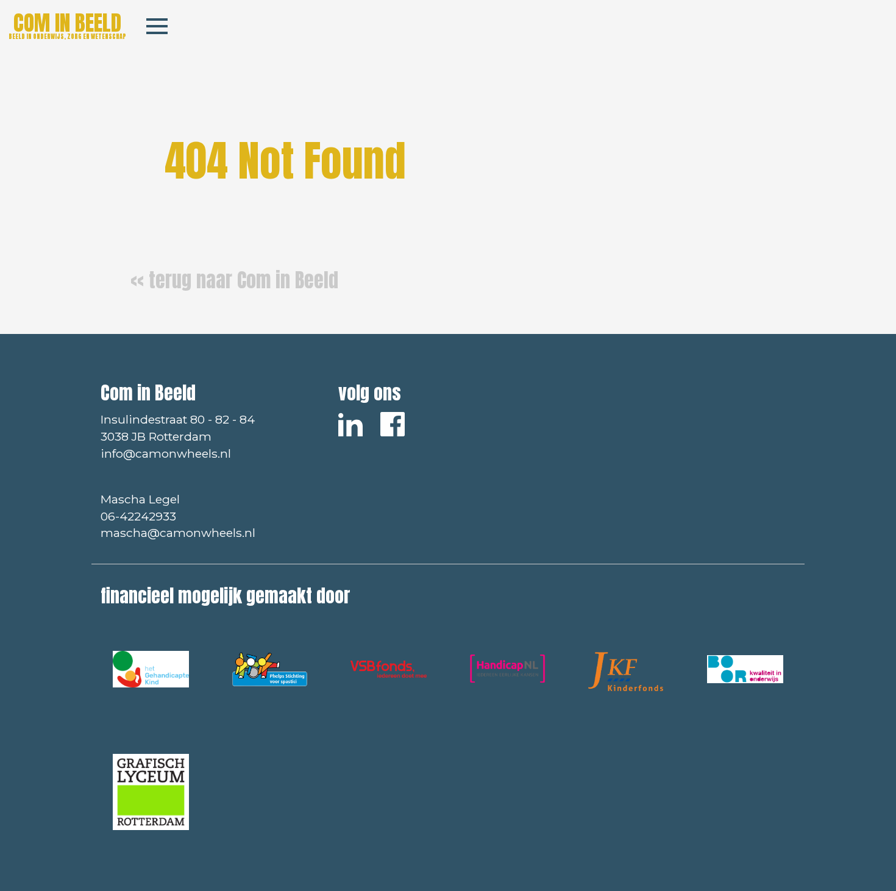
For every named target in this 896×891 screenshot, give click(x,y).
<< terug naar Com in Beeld (234, 280)
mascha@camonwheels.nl (178, 532)
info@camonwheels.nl (166, 453)
